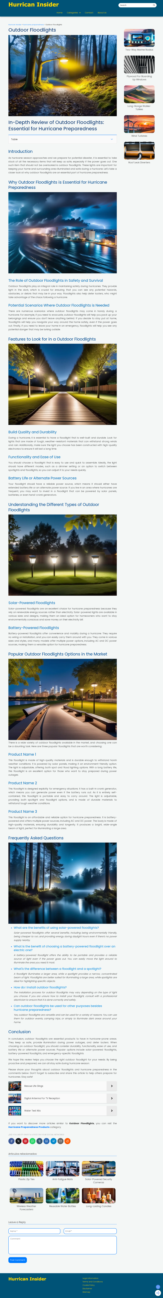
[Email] (60, 1141)
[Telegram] (53, 1141)
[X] (18, 1141)
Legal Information (90, 1278)
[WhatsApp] (32, 1141)
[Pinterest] (25, 1141)
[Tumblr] (39, 1141)
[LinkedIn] (46, 1141)
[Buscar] (154, 5)
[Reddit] (67, 1141)
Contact (89, 12)
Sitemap (86, 1292)
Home (60, 12)
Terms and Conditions (93, 1281)
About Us (102, 12)
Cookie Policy (89, 1285)
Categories (72, 12)
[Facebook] (11, 1141)
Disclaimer (87, 1288)
